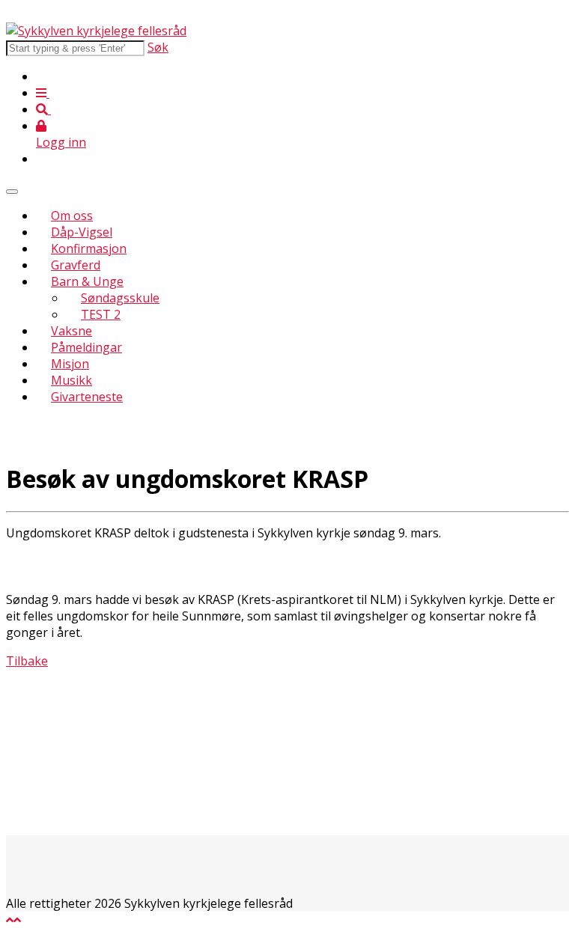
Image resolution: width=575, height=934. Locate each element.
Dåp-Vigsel (81, 232)
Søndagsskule (120, 298)
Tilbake (27, 661)
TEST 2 (101, 314)
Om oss (72, 215)
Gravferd (75, 265)
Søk (157, 47)
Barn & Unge (87, 281)
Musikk (71, 380)
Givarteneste (87, 396)
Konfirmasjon (89, 248)
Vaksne (71, 331)
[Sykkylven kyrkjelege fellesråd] (96, 30)
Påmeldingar (86, 347)
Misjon (70, 363)
